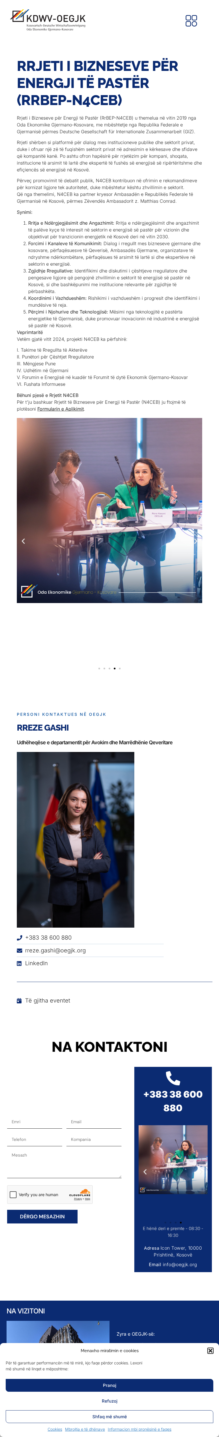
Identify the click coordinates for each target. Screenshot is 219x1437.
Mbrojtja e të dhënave (85, 1429)
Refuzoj (109, 1401)
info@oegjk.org (180, 1264)
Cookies (55, 1429)
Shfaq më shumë (109, 1416)
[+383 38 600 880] (173, 1078)
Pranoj (109, 1385)
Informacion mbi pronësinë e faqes (139, 1429)
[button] (210, 1351)
